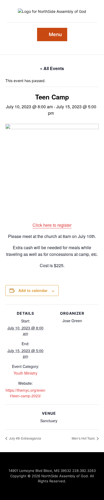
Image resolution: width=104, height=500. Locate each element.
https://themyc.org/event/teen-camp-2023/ (25, 392)
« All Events (52, 68)
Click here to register (52, 225)
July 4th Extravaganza (24, 438)
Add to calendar (32, 290)
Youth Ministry (25, 373)
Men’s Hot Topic (84, 438)
